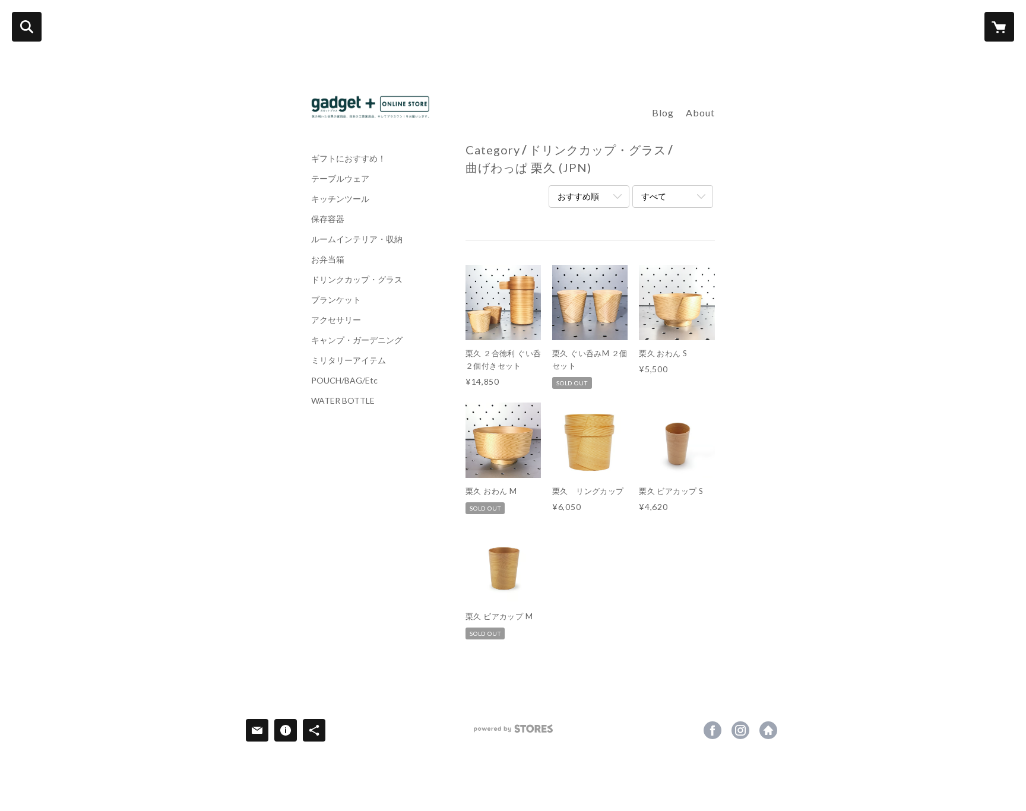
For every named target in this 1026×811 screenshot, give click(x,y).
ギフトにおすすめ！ (348, 158)
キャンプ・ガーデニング (357, 340)
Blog (663, 112)
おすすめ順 (578, 196)
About (700, 112)
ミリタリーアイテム (348, 360)
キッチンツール (340, 199)
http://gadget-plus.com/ (768, 730)
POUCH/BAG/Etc (344, 380)
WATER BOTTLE (343, 401)
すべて (653, 196)
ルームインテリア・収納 (357, 239)
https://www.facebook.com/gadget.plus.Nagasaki (712, 730)
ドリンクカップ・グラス (357, 279)
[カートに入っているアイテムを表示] (999, 27)
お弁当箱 (327, 259)
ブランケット (336, 300)
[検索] (27, 27)
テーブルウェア (340, 179)
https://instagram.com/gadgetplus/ (740, 730)
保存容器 (327, 219)
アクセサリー (336, 320)
